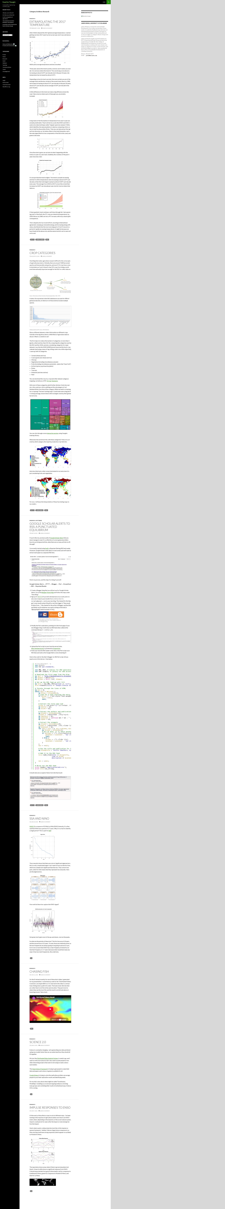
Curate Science (34, 1075)
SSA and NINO (39, 818)
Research (32, 18)
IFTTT (32, 239)
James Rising (39, 510)
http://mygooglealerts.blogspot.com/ (60, 676)
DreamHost (56, 648)
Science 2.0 (38, 1042)
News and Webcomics (8, 44)
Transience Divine (7, 67)
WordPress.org (6, 86)
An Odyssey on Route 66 (8, 15)
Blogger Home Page (47, 592)
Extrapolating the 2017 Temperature (48, 23)
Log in (4, 80)
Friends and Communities (9, 45)
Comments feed (6, 84)
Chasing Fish (39, 971)
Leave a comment (47, 28)
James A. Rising (40, 239)
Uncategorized (6, 71)
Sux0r (47, 548)
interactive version (52, 433)
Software (39, 520)
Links (104, 2)
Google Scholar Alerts (56, 538)
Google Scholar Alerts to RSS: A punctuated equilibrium (50, 527)
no (32, 1028)
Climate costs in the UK (8, 13)
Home (4, 56)
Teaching (5, 65)
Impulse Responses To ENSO (50, 1107)
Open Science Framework (40, 1069)
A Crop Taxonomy (52, 381)
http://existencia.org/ (37, 648)
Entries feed (5, 82)
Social (4, 61)
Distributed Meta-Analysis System (47, 1058)
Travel (4, 69)
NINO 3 (32, 826)
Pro (47, 239)
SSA (50, 830)
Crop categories (42, 253)
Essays (4, 54)
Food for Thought (9, 2)
